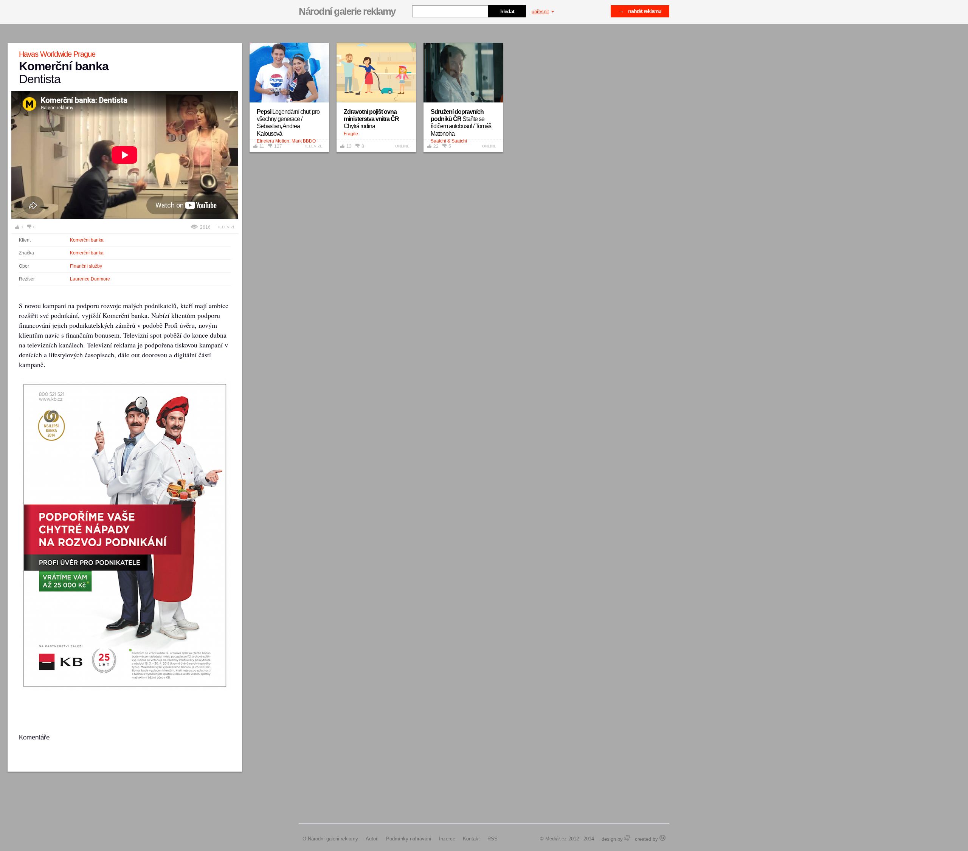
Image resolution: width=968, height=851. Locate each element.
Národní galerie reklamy (347, 11)
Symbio (627, 838)
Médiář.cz (556, 839)
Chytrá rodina (371, 119)
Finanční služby (86, 266)
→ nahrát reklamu (640, 11)
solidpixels (662, 838)
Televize (226, 227)
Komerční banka (87, 240)
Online (402, 146)
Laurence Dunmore (90, 279)
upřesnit (540, 11)
